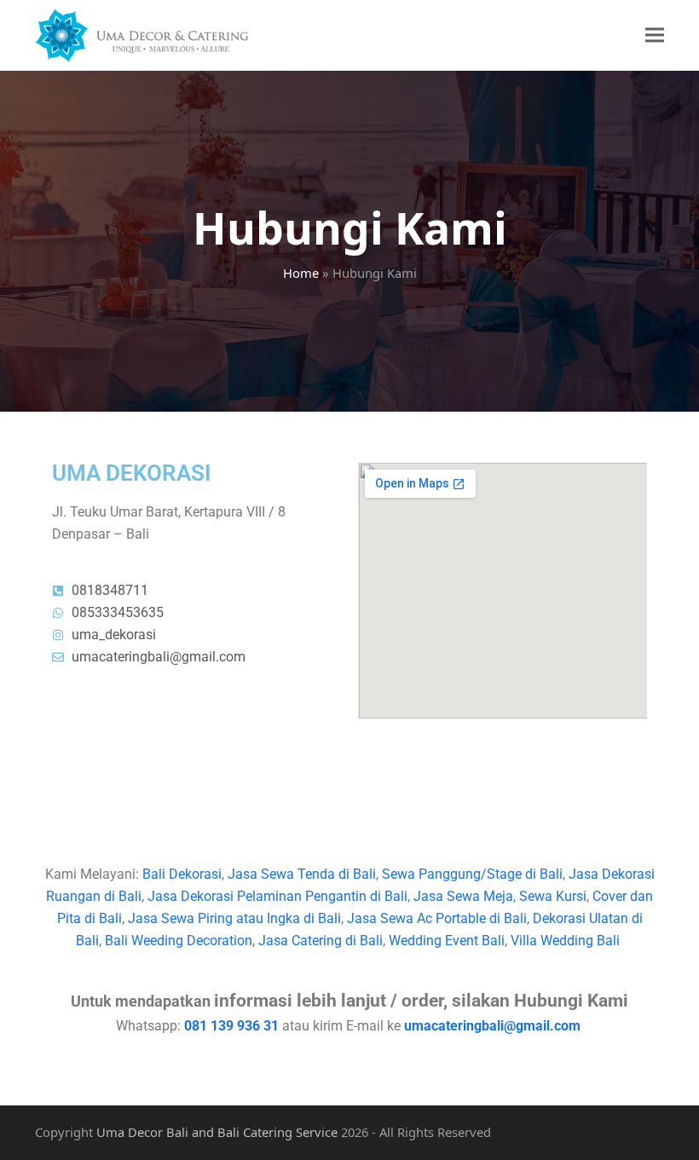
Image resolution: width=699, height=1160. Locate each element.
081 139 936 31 (231, 1026)
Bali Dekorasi (182, 874)
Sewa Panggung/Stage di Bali (472, 874)
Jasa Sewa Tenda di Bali (302, 874)
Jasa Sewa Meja (463, 896)
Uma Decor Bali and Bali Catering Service (217, 1131)
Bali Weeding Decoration (178, 940)
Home (301, 272)
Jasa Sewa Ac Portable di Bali (437, 918)
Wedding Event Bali (447, 940)
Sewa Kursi (552, 896)
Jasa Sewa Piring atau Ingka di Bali (234, 918)
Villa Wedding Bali (567, 940)
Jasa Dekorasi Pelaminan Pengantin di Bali (277, 896)
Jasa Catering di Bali (320, 940)
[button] (654, 35)
